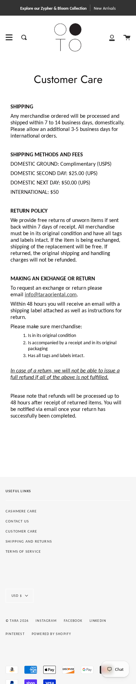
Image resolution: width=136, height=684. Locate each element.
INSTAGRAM (46, 620)
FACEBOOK (73, 620)
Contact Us (17, 521)
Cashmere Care (21, 511)
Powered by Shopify (51, 634)
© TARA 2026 (17, 620)
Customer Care (21, 531)
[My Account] (112, 37)
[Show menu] (9, 37)
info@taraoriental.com (51, 294)
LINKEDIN (98, 620)
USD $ (17, 595)
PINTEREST (15, 634)
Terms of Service (23, 551)
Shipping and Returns (29, 541)
